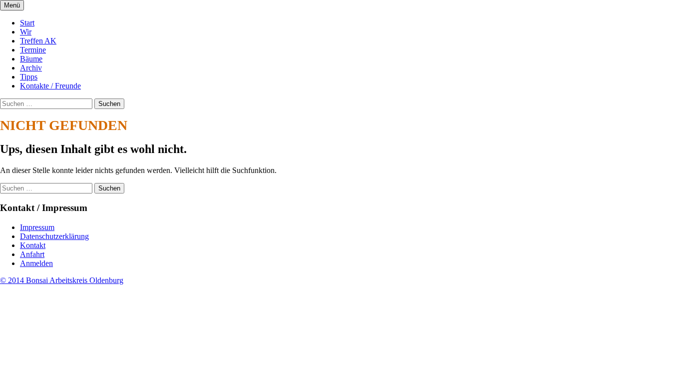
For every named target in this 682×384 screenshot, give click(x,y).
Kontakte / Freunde (50, 86)
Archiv (31, 68)
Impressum (37, 227)
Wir (25, 32)
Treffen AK (38, 40)
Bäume (31, 58)
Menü (12, 5)
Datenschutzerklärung (54, 236)
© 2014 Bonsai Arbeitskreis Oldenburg (61, 280)
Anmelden (36, 263)
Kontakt (32, 245)
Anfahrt (32, 254)
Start (27, 22)
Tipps (28, 76)
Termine (33, 50)
